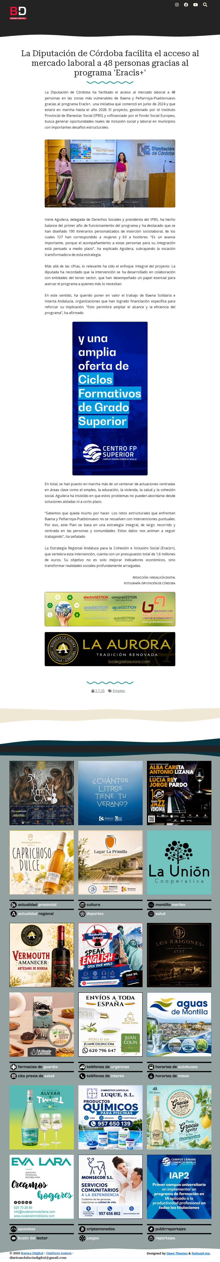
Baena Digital (32, 1253)
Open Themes (177, 1253)
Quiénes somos (59, 1253)
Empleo (119, 690)
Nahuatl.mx (201, 1253)
